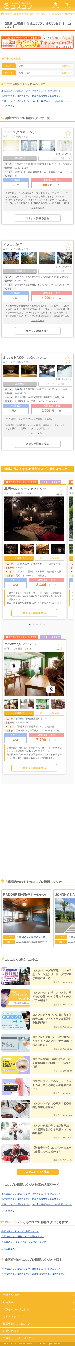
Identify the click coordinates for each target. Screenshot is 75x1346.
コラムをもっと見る (37, 1171)
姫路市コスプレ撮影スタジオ (46, 1269)
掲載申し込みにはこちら (17, 1323)
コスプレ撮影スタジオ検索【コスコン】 (26, 14)
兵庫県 (18, 164)
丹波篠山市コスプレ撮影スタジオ (48, 1274)
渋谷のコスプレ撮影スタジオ (46, 90)
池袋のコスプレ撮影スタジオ (15, 96)
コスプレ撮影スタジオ (31, 936)
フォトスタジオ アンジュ (21, 132)
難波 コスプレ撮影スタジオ (17, 493)
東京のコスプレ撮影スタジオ (15, 90)
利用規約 (8, 1302)
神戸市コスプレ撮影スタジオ (15, 1269)
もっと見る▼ (8, 106)
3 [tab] (38, 624)
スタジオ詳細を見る (37, 218)
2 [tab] (34, 624)
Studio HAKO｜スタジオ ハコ (25, 357)
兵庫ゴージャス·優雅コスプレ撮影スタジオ (22, 1236)
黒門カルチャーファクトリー (25, 489)
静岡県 (19, 718)
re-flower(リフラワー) (20, 644)
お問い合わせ (11, 1330)
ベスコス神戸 (12, 244)
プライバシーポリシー (16, 1309)
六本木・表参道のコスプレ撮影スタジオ (52, 101)
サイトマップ (11, 1316)
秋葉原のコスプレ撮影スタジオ (47, 96)
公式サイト (67, 154)
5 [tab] (45, 624)
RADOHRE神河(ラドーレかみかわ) (26, 894)
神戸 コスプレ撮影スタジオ (16, 136)
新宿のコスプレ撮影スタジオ (15, 101)
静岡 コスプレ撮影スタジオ (17, 648)
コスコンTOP (11, 1295)
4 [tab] (41, 624)
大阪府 (19, 563)
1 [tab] (31, 624)
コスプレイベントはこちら (18, 1337)
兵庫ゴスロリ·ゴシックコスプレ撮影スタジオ (23, 1242)
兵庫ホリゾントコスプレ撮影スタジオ (20, 1231)
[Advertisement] (37, 837)
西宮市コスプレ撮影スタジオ (15, 1274)
